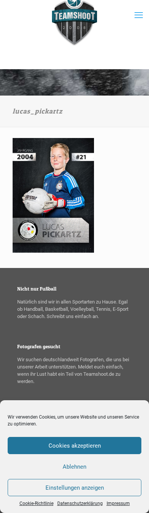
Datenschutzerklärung (80, 503)
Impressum (118, 503)
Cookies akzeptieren (75, 445)
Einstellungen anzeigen (74, 487)
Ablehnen (74, 466)
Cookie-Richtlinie (36, 503)
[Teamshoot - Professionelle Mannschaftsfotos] (74, 34)
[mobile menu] (138, 15)
